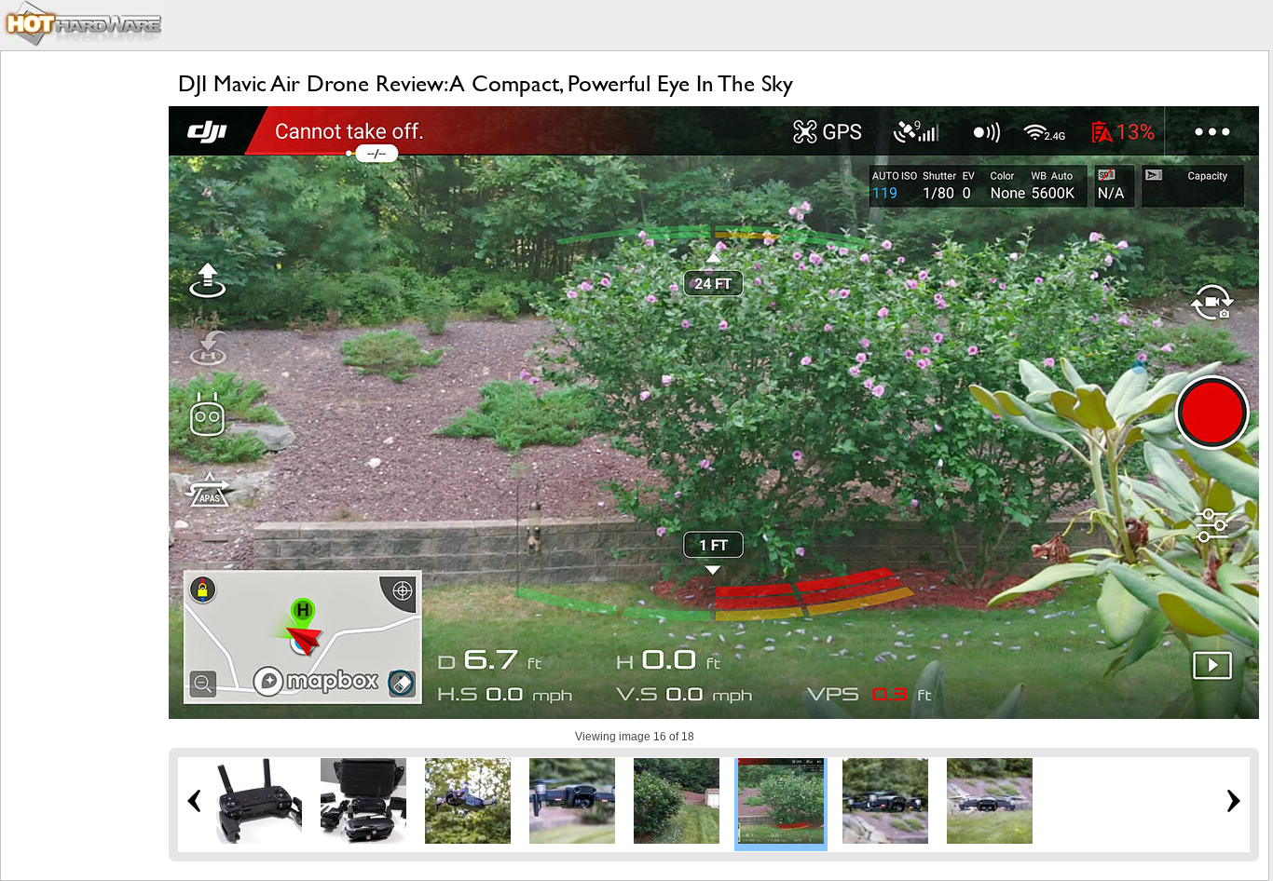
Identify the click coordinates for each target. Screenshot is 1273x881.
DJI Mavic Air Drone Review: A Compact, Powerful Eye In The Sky (485, 83)
